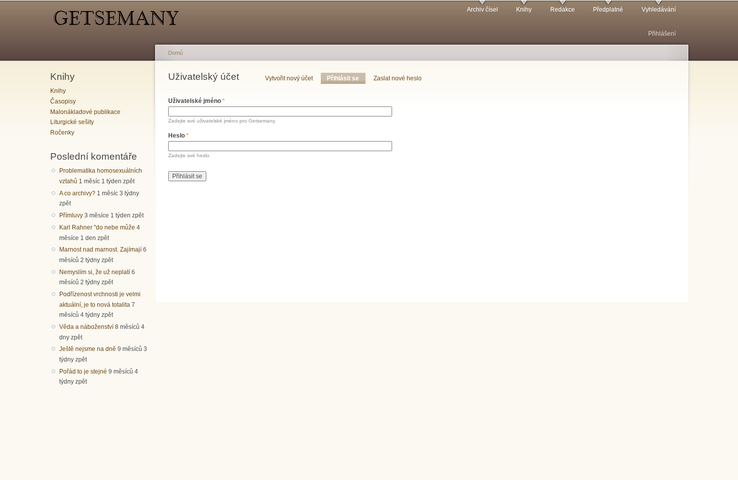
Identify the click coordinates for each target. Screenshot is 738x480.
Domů (175, 53)
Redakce (562, 9)
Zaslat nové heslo (398, 78)
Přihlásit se (346, 78)
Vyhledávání (659, 9)
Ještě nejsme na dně (87, 348)
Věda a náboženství (86, 326)
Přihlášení (662, 33)
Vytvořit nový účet (289, 78)
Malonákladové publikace (85, 111)
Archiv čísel (482, 9)
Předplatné (608, 9)
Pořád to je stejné (83, 371)
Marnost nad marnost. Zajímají (100, 249)
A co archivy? (77, 193)
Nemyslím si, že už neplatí (94, 272)
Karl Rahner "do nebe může (97, 227)
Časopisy (63, 101)
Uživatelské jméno (196, 100)
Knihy (524, 9)
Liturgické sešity (72, 122)
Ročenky (62, 132)
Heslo (178, 135)
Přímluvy (71, 215)
